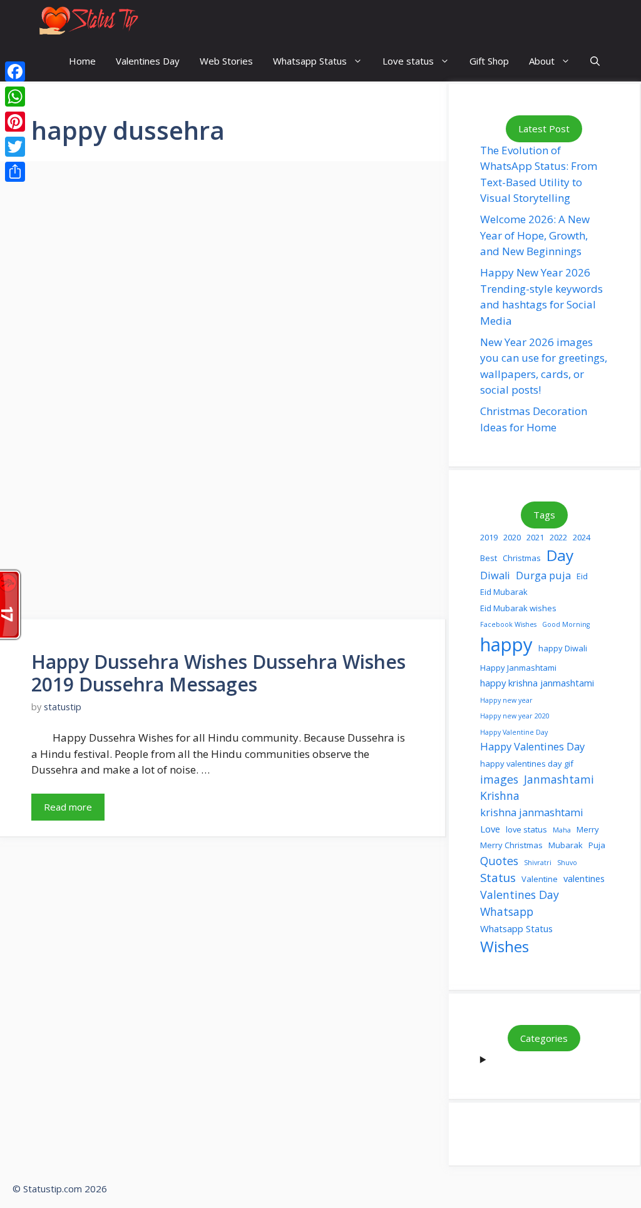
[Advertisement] (223, 300)
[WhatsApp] (15, 96)
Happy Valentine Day (514, 732)
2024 (581, 537)
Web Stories (226, 61)
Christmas (522, 558)
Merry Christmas (511, 845)
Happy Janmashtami (518, 667)
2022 (558, 537)
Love (490, 828)
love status (526, 829)
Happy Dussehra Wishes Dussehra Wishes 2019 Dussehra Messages (218, 673)
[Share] (15, 171)
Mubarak (565, 845)
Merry (588, 829)
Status (498, 877)
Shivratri (537, 862)
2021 (535, 537)
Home (82, 61)
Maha (562, 830)
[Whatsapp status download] (87, 20)
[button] (595, 61)
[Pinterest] (15, 121)
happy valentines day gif (526, 763)
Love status (408, 61)
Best (488, 558)
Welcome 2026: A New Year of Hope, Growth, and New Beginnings (535, 235)
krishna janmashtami (531, 812)
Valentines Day (148, 61)
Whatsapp (506, 911)
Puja (596, 845)
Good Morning (566, 624)
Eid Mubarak (504, 591)
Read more (68, 807)
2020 (512, 537)
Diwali (495, 575)
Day (559, 555)
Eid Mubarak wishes (518, 608)
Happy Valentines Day (532, 746)
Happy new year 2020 (515, 716)
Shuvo (567, 862)
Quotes (499, 860)
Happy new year (506, 700)
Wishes (504, 947)
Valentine (539, 879)
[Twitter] (15, 146)
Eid (582, 576)
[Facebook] (15, 71)
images (499, 779)
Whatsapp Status (310, 61)
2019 (489, 537)
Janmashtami (559, 779)
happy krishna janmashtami (537, 682)
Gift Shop (489, 61)
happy (506, 644)
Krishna (500, 795)
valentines (584, 878)
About (542, 61)
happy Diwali (562, 648)
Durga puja (543, 575)
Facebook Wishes (508, 624)
